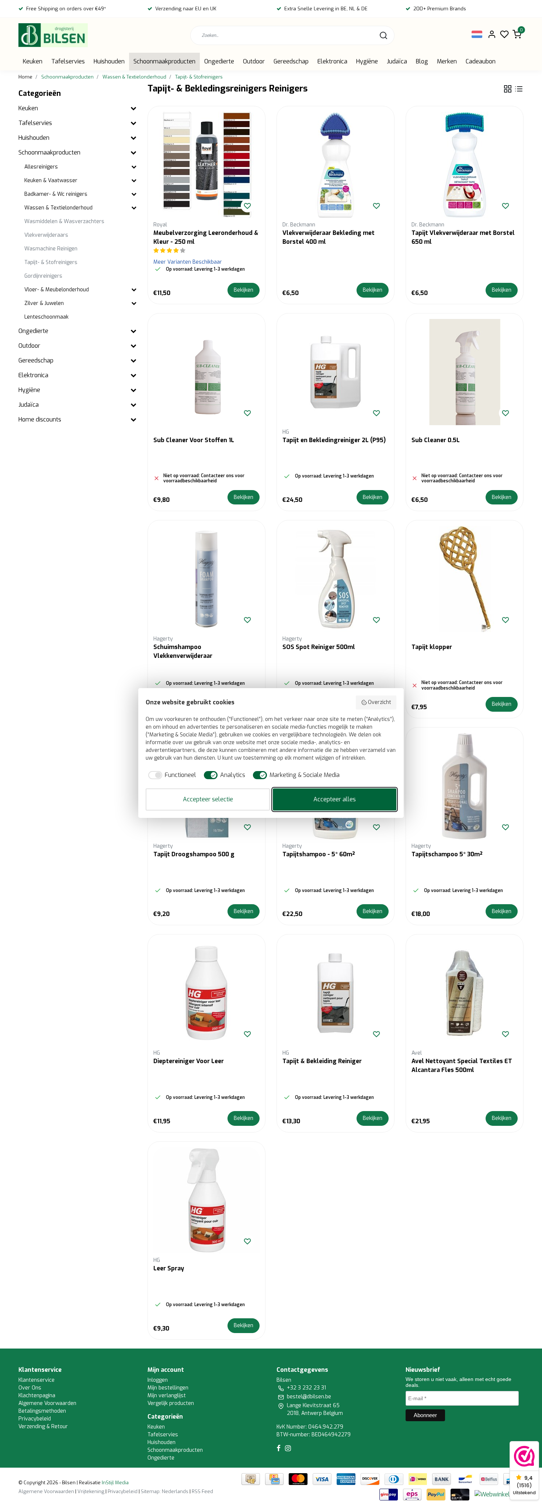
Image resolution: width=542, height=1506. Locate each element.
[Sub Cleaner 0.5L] (464, 372)
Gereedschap (291, 61)
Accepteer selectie (208, 799)
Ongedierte (219, 61)
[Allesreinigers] (133, 167)
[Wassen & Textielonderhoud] (133, 208)
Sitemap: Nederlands (164, 1491)
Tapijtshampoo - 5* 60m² (318, 854)
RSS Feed (202, 1491)
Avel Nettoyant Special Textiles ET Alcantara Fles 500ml (461, 1065)
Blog (422, 61)
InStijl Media (115, 1482)
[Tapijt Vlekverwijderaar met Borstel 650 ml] (464, 165)
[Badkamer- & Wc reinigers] (133, 194)
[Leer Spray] (206, 1200)
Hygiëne (367, 61)
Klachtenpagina (36, 1395)
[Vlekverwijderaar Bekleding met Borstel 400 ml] (335, 165)
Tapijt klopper (431, 647)
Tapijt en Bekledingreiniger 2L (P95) (334, 440)
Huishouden (109, 61)
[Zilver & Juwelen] (133, 303)
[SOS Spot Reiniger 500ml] (335, 579)
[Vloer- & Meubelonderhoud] (133, 290)
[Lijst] (519, 89)
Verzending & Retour (43, 1426)
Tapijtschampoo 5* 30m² (447, 854)
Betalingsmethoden (42, 1411)
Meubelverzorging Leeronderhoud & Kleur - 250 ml (205, 237)
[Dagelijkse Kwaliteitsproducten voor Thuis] (53, 35)
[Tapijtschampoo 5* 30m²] (464, 786)
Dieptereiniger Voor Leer (188, 1061)
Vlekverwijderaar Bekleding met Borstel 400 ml (328, 237)
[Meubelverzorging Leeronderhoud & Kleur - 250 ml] (206, 165)
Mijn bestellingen (167, 1387)
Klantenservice (36, 1380)
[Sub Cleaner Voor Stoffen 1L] (206, 372)
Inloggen (157, 1380)
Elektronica (332, 61)
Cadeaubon (481, 61)
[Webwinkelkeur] (498, 1494)
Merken (447, 61)
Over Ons (29, 1387)
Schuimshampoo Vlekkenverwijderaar (182, 651)
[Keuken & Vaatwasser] (133, 180)
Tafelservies (68, 61)
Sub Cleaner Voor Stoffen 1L (193, 440)
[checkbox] (171, 775)
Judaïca (397, 61)
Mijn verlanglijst (166, 1395)
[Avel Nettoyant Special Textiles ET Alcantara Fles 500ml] (464, 993)
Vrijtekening (90, 1491)
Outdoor (254, 61)
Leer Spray (168, 1268)
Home (25, 77)
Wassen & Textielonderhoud (134, 77)
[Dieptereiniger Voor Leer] (206, 993)
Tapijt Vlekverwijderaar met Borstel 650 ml (463, 237)
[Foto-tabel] (508, 89)
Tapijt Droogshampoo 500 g (193, 854)
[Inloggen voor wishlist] (247, 205)
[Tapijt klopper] (464, 579)
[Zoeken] (383, 35)
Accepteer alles (334, 799)
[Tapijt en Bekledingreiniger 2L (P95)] (335, 372)
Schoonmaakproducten (164, 61)
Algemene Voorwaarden (47, 1403)
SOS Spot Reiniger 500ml (318, 647)
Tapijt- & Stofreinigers (199, 77)
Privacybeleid (34, 1418)
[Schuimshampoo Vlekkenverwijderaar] (206, 579)
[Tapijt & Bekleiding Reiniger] (335, 993)
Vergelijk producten (170, 1403)
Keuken (32, 61)
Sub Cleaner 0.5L (435, 440)
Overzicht (379, 702)
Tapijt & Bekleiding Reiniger (322, 1061)
